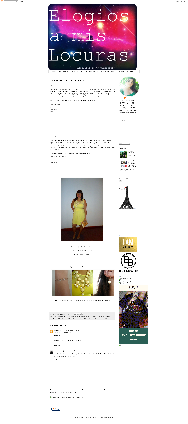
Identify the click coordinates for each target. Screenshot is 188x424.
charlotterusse (80, 316)
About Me (66, 71)
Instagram (84, 71)
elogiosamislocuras (88, 100)
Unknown (56, 330)
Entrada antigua (109, 390)
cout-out (89, 316)
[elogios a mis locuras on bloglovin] (126, 209)
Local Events (120, 71)
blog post (71, 316)
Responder (57, 335)
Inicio (84, 390)
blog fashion (62, 316)
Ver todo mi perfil (128, 116)
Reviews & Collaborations (105, 71)
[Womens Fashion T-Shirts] (133, 343)
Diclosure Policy (55, 71)
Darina (56, 351)
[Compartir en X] (79, 314)
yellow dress (102, 318)
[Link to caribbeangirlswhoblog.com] (128, 244)
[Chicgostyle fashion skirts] (128, 280)
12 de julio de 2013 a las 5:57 (69, 351)
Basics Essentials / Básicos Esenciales (131, 153)
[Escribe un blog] (77, 314)
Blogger (111, 417)
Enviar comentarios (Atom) (68, 392)
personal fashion (71, 318)
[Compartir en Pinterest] (82, 314)
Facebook (92, 71)
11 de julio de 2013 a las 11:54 (70, 330)
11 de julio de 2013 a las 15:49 (70, 340)
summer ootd (88, 318)
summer (81, 318)
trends (95, 318)
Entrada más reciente (57, 390)
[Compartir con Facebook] (81, 314)
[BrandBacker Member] (129, 272)
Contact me (74, 71)
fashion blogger (55, 318)
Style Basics (131, 71)
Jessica (128, 98)
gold (63, 318)
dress (94, 316)
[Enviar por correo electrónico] (75, 314)
